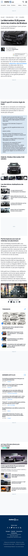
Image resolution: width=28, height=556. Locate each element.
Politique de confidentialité (9, 542)
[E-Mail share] (19, 302)
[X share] (11, 302)
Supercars (10, 399)
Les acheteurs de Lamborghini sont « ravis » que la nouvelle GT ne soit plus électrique (13, 396)
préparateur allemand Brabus (18, 63)
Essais (8, 5)
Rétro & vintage (11, 405)
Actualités (3, 5)
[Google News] (14, 527)
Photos (25, 5)
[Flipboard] (12, 527)
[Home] (9, 2)
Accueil (2, 17)
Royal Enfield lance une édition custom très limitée (13, 408)
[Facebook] (7, 527)
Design (9, 418)
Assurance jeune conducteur (14, 534)
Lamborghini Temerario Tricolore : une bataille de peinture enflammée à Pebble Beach (12, 415)
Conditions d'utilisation (20, 544)
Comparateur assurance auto (14, 537)
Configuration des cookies (8, 544)
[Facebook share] (8, 302)
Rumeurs (10, 387)
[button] (2, 178)
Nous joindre (19, 531)
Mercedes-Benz (10, 17)
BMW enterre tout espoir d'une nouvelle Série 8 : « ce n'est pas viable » (12, 385)
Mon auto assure (14, 535)
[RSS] (20, 527)
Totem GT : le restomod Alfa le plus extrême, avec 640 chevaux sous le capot (13, 402)
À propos (8, 531)
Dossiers (13, 5)
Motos (9, 411)
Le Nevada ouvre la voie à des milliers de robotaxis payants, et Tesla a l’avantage (12, 391)
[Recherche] (23, 2)
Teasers (9, 381)
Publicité (13, 531)
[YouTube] (18, 527)
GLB (16, 17)
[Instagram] (16, 527)
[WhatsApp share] (17, 302)
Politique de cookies (20, 542)
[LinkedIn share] (14, 302)
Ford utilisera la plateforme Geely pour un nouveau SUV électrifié (13, 379)
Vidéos (19, 5)
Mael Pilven (15, 49)
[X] (9, 527)
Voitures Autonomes (12, 393)
